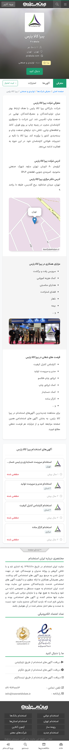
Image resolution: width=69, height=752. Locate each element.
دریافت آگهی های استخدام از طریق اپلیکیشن (38, 662)
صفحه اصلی (58, 91)
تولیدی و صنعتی (26, 63)
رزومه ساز (51, 727)
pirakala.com (33, 56)
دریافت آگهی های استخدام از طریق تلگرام (39, 670)
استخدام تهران (51, 721)
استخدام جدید (50, 733)
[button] (34, 220)
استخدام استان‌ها (18, 721)
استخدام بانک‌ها (18, 716)
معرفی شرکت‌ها (43, 91)
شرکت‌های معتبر (18, 733)
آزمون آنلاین (18, 727)
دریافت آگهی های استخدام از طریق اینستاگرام (38, 677)
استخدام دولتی (51, 716)
